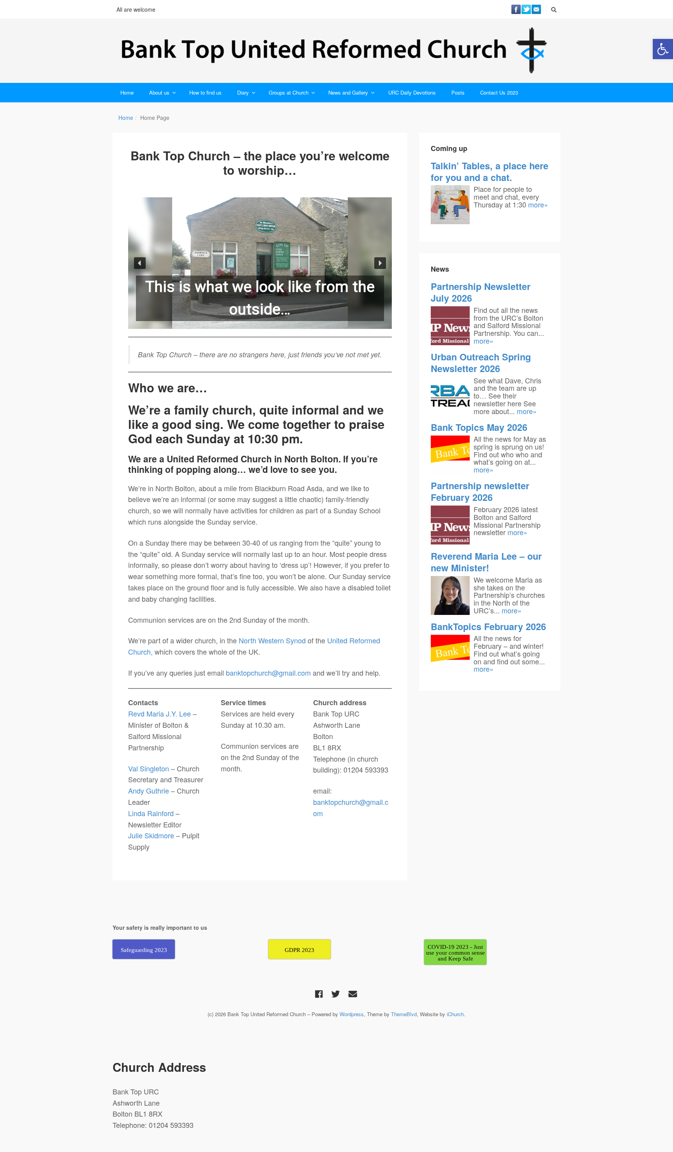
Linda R (140, 813)
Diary (243, 92)
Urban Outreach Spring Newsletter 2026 (481, 362)
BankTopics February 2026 (488, 626)
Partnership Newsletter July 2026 (480, 292)
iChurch (455, 1014)
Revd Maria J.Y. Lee (159, 713)
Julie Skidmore (152, 835)
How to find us (205, 92)
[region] (260, 263)
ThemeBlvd (404, 1014)
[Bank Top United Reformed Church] (336, 50)
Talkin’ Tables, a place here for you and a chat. (489, 171)
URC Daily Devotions (412, 92)
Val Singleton (148, 768)
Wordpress (352, 1014)
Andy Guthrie (149, 790)
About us (159, 92)
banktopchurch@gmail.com (268, 672)
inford (166, 813)
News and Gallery (348, 92)
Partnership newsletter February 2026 (480, 491)
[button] (663, 49)
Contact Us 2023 (499, 92)
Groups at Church (288, 92)
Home (127, 92)
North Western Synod (272, 640)
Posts (458, 92)
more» (538, 204)
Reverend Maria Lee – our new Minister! (486, 562)
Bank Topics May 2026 (479, 427)
